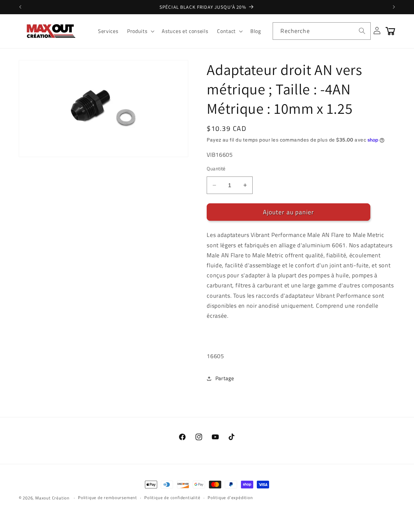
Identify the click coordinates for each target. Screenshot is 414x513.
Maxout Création (52, 498)
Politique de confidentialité (172, 498)
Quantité (216, 168)
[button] (140, 31)
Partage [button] (224, 378)
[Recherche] (362, 31)
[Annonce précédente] (20, 7)
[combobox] (321, 31)
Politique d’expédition (230, 498)
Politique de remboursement (107, 498)
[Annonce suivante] (394, 7)
